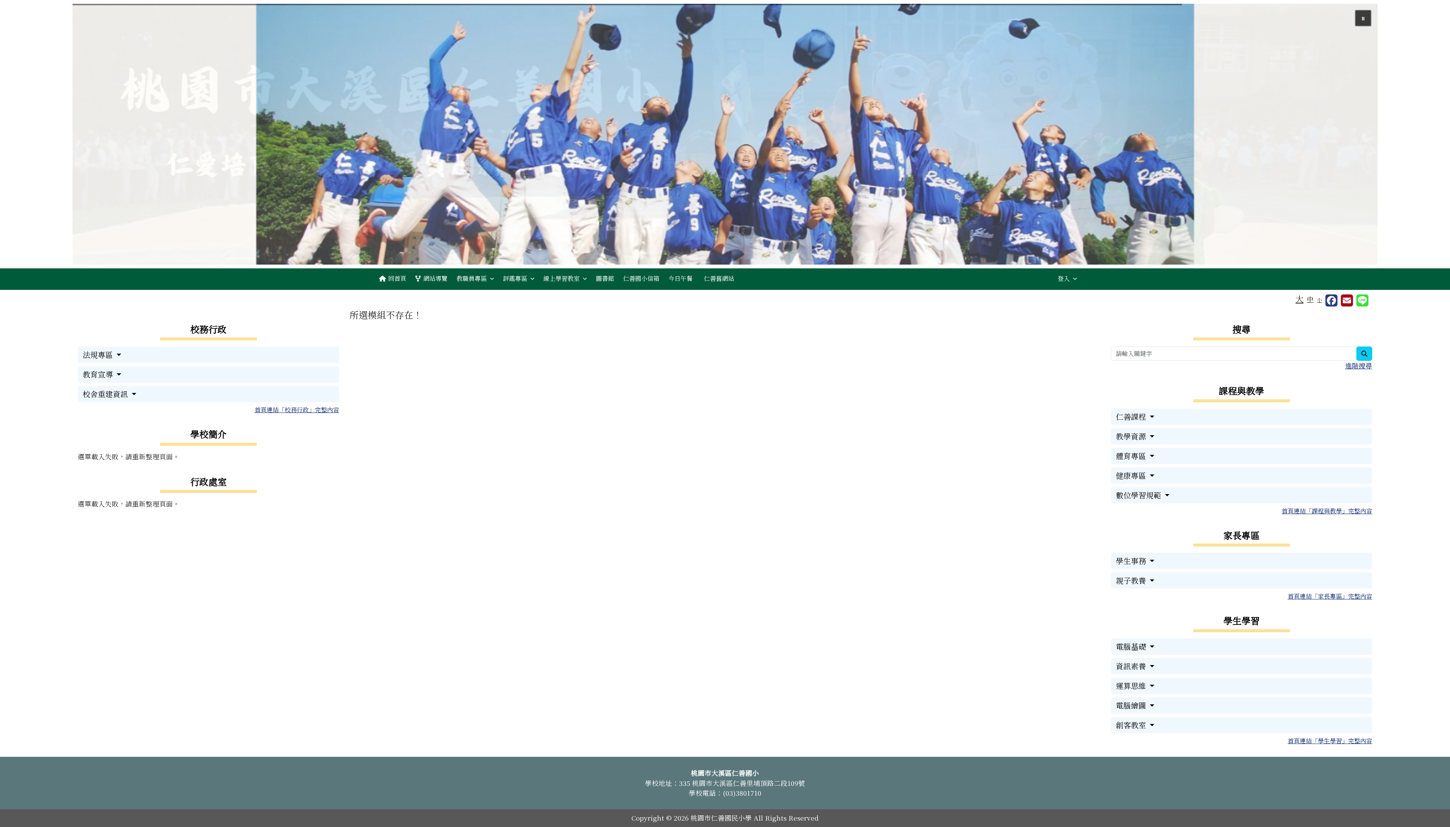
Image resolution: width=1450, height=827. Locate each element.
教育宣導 (99, 374)
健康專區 (1132, 475)
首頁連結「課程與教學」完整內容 (1327, 511)
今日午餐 (680, 278)
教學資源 (1132, 436)
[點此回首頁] (725, 134)
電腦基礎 (1132, 646)
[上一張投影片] (90, 135)
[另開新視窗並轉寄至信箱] (1347, 300)
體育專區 (1132, 455)
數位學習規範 (1139, 495)
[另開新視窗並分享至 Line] (1362, 300)
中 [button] (1310, 299)
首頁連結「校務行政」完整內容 (297, 409)
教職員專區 (472, 278)
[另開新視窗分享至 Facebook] (1331, 300)
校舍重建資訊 (106, 393)
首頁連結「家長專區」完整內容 (1330, 596)
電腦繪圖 (1132, 705)
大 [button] (1299, 298)
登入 (1064, 278)
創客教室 (1132, 724)
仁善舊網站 (719, 278)
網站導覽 (435, 278)
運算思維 (1132, 685)
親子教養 (1132, 580)
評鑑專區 (515, 278)
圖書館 (605, 278)
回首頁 (397, 278)
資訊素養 (1132, 666)
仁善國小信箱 (641, 278)
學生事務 (1132, 560)
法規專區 (99, 354)
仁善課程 (1132, 416)
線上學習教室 (561, 278)
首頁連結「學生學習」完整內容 (1330, 740)
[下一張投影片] (1359, 135)
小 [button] (1319, 299)
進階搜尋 (1358, 365)
